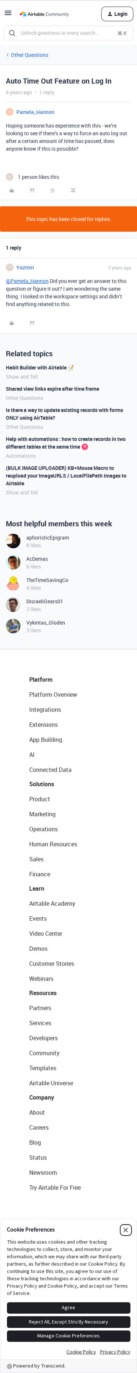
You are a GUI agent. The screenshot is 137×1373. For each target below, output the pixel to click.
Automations (21, 455)
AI (32, 755)
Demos (38, 949)
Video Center (45, 934)
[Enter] (12, 33)
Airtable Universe (51, 1083)
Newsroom (43, 1172)
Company (41, 1097)
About (37, 1112)
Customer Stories (51, 964)
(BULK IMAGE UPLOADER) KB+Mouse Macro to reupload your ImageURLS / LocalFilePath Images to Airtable (66, 475)
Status (38, 1157)
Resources (43, 993)
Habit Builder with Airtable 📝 (40, 367)
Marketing (42, 814)
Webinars (41, 979)
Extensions (43, 725)
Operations (43, 829)
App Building (45, 740)
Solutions (41, 784)
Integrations (45, 710)
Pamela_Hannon (35, 111)
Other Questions (29, 54)
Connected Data (50, 770)
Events (38, 918)
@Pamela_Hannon (27, 280)
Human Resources (53, 844)
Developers (43, 1038)
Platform (41, 680)
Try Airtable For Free (55, 1188)
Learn (36, 888)
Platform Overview (53, 695)
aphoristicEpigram (47, 537)
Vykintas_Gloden (45, 622)
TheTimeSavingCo (47, 580)
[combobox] (68, 33)
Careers (39, 1127)
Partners (40, 1008)
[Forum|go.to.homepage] (44, 14)
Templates (42, 1068)
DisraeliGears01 (44, 601)
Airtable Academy (52, 903)
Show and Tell (22, 376)
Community (44, 1053)
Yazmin (25, 267)
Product (39, 799)
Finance (39, 874)
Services (40, 1023)
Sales (36, 859)
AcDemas (37, 558)
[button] (8, 15)
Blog (35, 1142)
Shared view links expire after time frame (52, 388)
